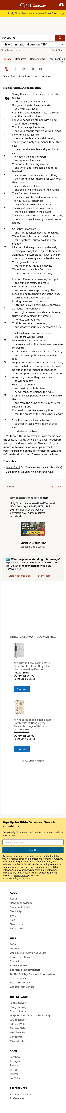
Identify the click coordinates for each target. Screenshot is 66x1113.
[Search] (60, 38)
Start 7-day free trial (19, 575)
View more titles (33, 761)
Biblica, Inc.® (26, 509)
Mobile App (16, 911)
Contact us (16, 961)
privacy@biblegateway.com (16, 878)
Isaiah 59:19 (13, 467)
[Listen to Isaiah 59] (40, 68)
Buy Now (22, 688)
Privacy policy (18, 965)
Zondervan (16, 1036)
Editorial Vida (17, 1024)
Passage (7, 58)
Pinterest (15, 1065)
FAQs (13, 944)
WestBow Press (19, 1032)
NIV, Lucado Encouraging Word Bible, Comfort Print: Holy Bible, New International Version (32, 666)
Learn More (44, 575)
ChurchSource (18, 1011)
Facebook (15, 1057)
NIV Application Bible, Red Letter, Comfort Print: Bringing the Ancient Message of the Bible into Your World (32, 724)
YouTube (15, 1078)
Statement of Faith (20, 907)
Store (13, 915)
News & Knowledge (21, 903)
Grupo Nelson (18, 1019)
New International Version (26, 497)
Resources (20, 58)
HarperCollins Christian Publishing (30, 1015)
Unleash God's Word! (32, 546)
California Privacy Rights (25, 970)
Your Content (56, 58)
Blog (12, 920)
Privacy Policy (21, 875)
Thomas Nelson (19, 1028)
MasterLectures (19, 1041)
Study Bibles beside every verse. (32, 13)
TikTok (13, 1069)
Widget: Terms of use (22, 986)
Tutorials (15, 948)
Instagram (16, 1061)
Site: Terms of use (20, 982)
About (13, 898)
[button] (61, 5)
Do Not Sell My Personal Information (32, 974)
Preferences (17, 1098)
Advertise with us (20, 957)
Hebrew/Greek (38, 58)
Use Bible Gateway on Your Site (28, 953)
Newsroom (16, 924)
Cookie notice (18, 978)
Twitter (14, 1074)
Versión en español (21, 1094)
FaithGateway (18, 1002)
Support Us (16, 928)
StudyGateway (18, 1007)
